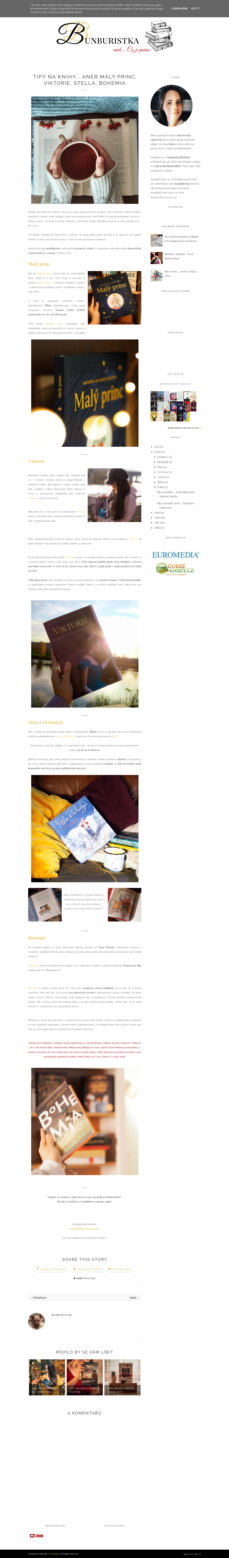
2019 (157, 512)
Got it (195, 8)
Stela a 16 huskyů (45, 722)
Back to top (191, 1554)
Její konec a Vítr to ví (128, 1388)
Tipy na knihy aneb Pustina (51, 1390)
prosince (162, 456)
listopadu (162, 462)
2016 (157, 527)
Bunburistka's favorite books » (184, 427)
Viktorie (36, 461)
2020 (157, 451)
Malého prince (44, 273)
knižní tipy (89, 1278)
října (160, 467)
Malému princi (54, 323)
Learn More (180, 8)
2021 (156, 446)
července (163, 472)
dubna (161, 482)
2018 (156, 517)
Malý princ (39, 264)
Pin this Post (122, 1269)
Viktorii (32, 498)
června (161, 477)
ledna (160, 487)
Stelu (114, 736)
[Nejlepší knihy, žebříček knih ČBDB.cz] (36, 1537)
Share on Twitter (90, 1269)
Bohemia (36, 937)
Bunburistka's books (175, 384)
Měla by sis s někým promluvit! (89, 1390)
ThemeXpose (54, 1553)
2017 (156, 522)
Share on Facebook (54, 1269)
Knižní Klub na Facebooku (83, 1228)
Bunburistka (62, 1314)
